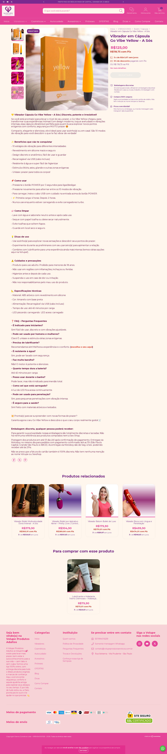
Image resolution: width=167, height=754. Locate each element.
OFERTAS (104, 21)
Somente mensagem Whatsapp (110, 644)
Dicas (126, 21)
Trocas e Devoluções (72, 654)
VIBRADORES (124, 29)
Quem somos (69, 639)
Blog (115, 21)
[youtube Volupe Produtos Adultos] (8, 2)
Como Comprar (142, 21)
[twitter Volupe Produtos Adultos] (11, 2)
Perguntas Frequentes (73, 649)
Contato (159, 21)
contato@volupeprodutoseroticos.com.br (114, 649)
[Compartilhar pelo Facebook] (14, 461)
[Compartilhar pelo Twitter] (20, 461)
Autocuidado (56, 21)
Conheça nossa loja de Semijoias (73, 659)
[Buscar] (121, 11)
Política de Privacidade (73, 644)
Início (6, 21)
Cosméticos (37, 21)
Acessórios (73, 21)
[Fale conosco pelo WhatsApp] (163, 748)
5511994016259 (101, 639)
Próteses (90, 21)
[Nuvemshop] (152, 737)
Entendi (83, 751)
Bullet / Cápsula (141, 29)
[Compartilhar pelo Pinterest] (25, 461)
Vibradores (19, 21)
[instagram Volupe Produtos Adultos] (4, 2)
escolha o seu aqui (81, 347)
